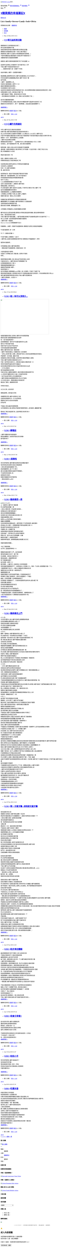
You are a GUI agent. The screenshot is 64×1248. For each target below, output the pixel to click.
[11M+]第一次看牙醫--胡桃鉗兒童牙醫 (21, 806)
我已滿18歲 (4, 1245)
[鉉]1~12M (14, 114)
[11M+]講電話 (10, 430)
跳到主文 (3, 17)
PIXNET (19, 1225)
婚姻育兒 (14, 25)
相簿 (5, 29)
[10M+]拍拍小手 (11, 1056)
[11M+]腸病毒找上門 (13, 613)
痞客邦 (11, 110)
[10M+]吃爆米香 (11, 1088)
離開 (9, 1245)
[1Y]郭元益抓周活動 (13, 40)
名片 (5, 33)
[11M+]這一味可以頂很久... (16, 296)
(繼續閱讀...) (4, 107)
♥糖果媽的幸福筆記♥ (13, 13)
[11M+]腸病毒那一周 (13, 499)
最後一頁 (9, 1136)
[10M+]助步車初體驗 (13, 949)
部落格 (6, 31)
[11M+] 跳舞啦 (10, 459)
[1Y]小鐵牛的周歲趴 (13, 124)
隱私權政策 (41, 1225)
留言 (15, 110)
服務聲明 (48, 1225)
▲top (2, 117)
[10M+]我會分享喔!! (13, 1016)
